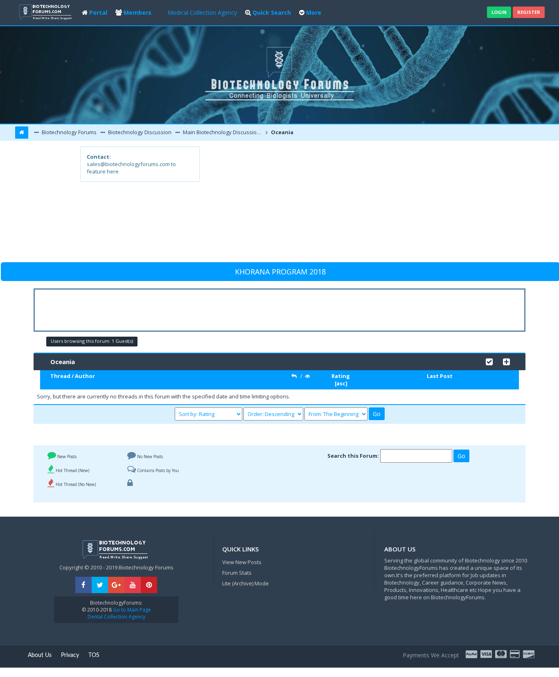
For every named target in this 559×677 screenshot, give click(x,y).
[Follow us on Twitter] (100, 585)
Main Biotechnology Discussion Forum (223, 132)
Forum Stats (237, 572)
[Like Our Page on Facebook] (83, 585)
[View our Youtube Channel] (132, 585)
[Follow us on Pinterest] (149, 585)
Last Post (440, 376)
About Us (40, 655)
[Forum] (46, 11)
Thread (60, 376)
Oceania (281, 132)
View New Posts (241, 562)
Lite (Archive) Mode (245, 583)
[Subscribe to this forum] (506, 361)
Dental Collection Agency (116, 616)
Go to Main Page (131, 609)
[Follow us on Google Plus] (116, 585)
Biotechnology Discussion (139, 132)
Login (499, 12)
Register (528, 12)
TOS (93, 655)
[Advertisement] (339, 203)
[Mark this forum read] (489, 361)
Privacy (70, 655)
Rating (340, 376)
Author (85, 376)
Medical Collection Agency (202, 12)
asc (340, 383)
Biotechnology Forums (69, 132)
